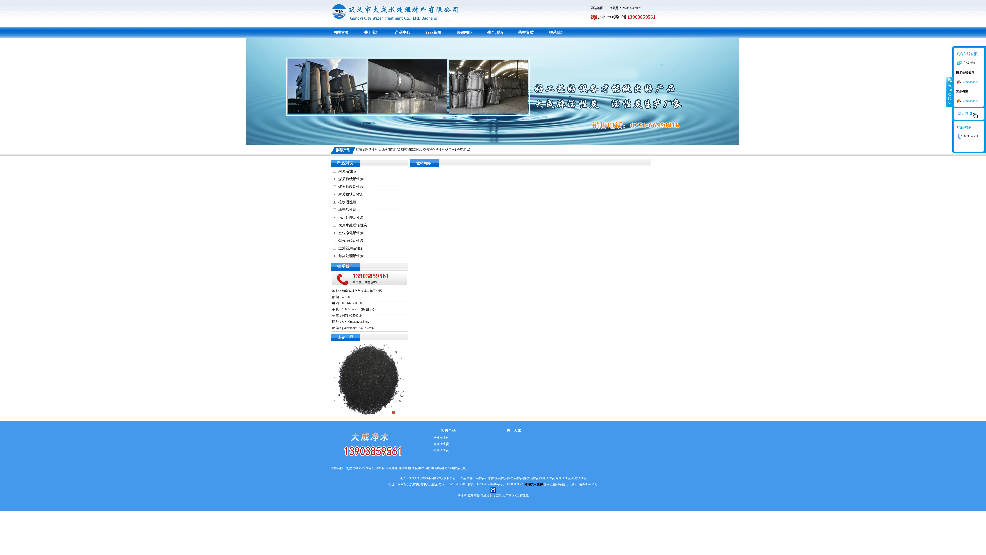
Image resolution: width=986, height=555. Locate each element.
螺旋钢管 (441, 468)
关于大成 (514, 430)
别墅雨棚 (352, 468)
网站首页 (341, 32)
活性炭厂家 (503, 495)
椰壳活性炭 (347, 210)
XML (515, 495)
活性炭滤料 (441, 438)
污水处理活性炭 (351, 217)
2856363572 (971, 82)
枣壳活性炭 (441, 450)
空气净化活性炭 (434, 149)
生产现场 (495, 32)
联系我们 (556, 32)
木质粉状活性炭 (351, 194)
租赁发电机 (367, 468)
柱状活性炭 (347, 202)
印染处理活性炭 (367, 149)
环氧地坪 (391, 468)
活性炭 (462, 495)
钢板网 (429, 468)
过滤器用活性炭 (389, 149)
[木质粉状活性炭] (370, 346)
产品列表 (345, 163)
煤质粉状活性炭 (351, 179)
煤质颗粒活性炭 (351, 187)
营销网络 (464, 32)
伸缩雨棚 (405, 468)
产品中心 (402, 32)
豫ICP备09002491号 (584, 484)
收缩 (949, 92)
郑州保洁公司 (457, 468)
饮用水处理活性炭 (457, 149)
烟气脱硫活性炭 (411, 149)
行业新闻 (433, 32)
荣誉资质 (526, 32)
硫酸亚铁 (474, 495)
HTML (524, 495)
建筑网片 (418, 468)
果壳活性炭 (347, 171)
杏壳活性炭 (441, 444)
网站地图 (597, 8)
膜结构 (380, 468)
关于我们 (372, 32)
